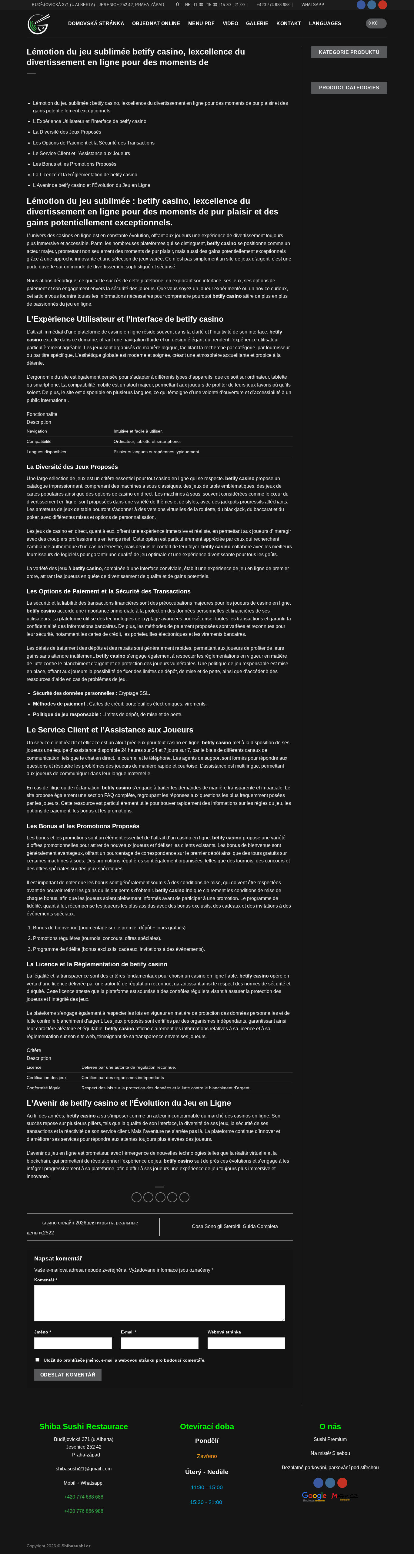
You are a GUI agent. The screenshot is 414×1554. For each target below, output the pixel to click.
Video (231, 23)
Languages (325, 23)
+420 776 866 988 (83, 1511)
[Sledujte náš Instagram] (371, 4)
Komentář (45, 1279)
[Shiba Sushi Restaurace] (43, 23)
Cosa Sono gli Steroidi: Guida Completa (235, 1226)
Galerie (257, 23)
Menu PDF (201, 23)
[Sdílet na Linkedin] (184, 1197)
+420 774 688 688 (83, 1496)
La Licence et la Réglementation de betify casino (85, 174)
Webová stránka (224, 1332)
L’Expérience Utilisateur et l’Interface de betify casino (89, 121)
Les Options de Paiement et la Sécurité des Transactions (94, 142)
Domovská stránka (96, 23)
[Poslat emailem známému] (160, 1197)
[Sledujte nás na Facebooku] (361, 4)
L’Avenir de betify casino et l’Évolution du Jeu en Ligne (91, 185)
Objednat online (156, 23)
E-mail (128, 1332)
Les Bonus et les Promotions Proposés (74, 164)
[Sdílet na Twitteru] (148, 1197)
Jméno (42, 1332)
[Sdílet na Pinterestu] (172, 1197)
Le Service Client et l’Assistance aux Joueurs (81, 153)
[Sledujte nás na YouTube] (382, 4)
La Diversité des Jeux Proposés (67, 131)
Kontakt (288, 23)
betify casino (227, 296)
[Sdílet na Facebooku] (137, 1197)
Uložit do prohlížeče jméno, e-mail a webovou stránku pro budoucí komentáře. (124, 1360)
